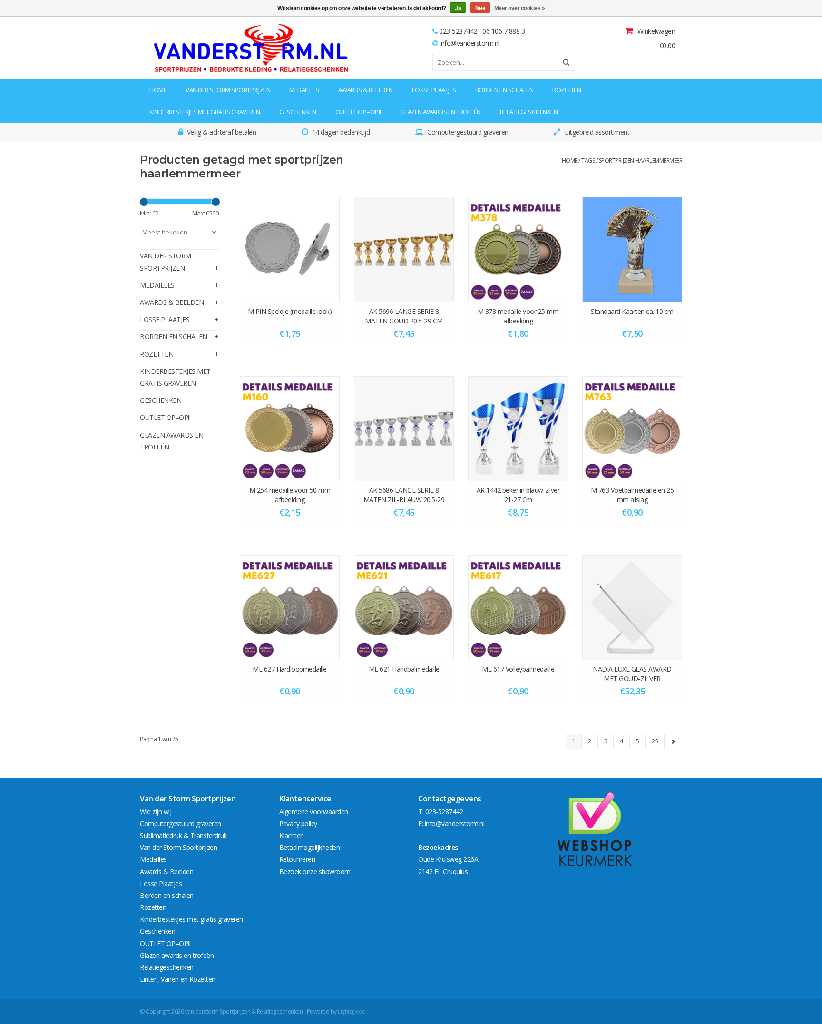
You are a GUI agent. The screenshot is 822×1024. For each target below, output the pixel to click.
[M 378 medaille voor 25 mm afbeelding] (518, 249)
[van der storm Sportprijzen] (200, 48)
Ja (458, 8)
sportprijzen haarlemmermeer (641, 160)
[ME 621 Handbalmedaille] (404, 607)
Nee (480, 8)
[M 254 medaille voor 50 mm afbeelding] (290, 428)
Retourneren (297, 859)
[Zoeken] (562, 62)
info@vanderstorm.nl (469, 43)
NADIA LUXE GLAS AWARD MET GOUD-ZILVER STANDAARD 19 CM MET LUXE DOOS (632, 673)
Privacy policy (298, 823)
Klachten (291, 835)
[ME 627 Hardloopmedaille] (290, 607)
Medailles (304, 90)
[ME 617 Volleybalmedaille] (518, 607)
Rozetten (566, 90)
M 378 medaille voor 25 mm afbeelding (518, 316)
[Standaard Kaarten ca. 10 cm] (632, 249)
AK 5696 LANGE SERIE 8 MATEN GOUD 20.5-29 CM (404, 316)
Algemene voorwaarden (313, 811)
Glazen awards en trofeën (440, 111)
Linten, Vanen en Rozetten (177, 979)
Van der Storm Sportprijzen (228, 90)
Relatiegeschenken (529, 111)
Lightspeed (351, 1011)
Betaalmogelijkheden (309, 847)
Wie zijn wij (155, 811)
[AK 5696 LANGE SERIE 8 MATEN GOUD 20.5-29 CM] (404, 249)
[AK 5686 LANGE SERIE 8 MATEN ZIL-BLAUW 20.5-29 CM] (404, 428)
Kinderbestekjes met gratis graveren (204, 111)
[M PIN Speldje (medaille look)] (290, 249)
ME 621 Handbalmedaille (404, 668)
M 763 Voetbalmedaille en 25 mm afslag (632, 495)
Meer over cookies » (519, 8)
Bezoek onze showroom (315, 871)
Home (157, 90)
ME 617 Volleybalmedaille (518, 668)
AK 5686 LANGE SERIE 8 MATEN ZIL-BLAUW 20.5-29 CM (404, 495)
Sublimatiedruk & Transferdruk (183, 835)
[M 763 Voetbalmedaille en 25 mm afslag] (632, 428)
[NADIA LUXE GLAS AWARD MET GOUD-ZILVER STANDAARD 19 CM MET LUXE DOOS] (632, 607)
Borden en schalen (504, 90)
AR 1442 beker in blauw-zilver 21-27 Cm (518, 495)
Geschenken (297, 111)
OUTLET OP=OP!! (358, 111)
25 (655, 741)
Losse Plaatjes (434, 90)
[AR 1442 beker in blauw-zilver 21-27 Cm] (518, 428)
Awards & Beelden (365, 90)
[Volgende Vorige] (673, 741)
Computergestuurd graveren (180, 823)
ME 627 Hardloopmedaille (290, 668)
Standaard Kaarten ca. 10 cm (632, 311)
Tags (588, 160)
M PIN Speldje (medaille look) (290, 311)
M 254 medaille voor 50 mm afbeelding (290, 495)
